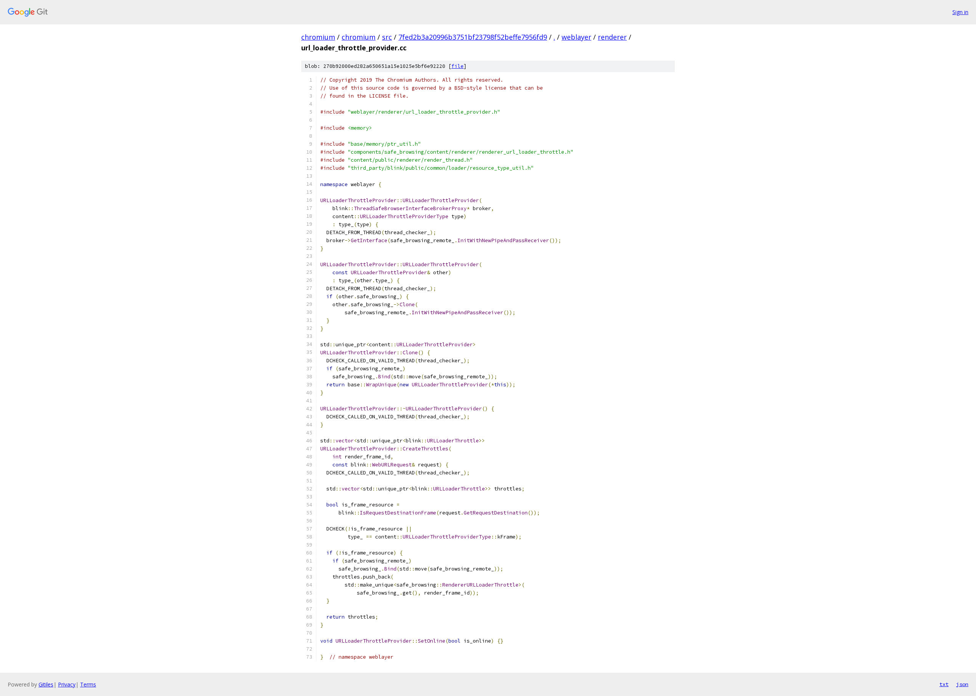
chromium (318, 37)
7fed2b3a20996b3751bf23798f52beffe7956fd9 (472, 37)
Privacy (66, 684)
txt (944, 684)
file (457, 66)
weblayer (576, 37)
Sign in (960, 12)
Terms (88, 684)
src (387, 37)
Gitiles (46, 684)
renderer (612, 37)
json (962, 684)
